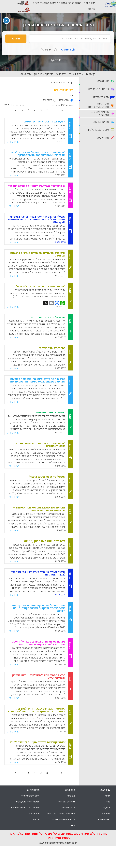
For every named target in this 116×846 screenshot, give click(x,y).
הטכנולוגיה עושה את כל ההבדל (47, 477)
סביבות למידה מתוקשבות (27, 801)
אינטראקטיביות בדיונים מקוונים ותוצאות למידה (37, 742)
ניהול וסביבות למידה (30, 795)
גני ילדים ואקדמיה (66, 801)
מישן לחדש (47, 100)
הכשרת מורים (68, 807)
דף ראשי (69, 82)
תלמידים (35, 819)
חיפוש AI (26, 74)
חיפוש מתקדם (58, 60)
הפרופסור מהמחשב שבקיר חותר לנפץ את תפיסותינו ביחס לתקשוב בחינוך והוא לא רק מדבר (36, 710)
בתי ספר (71, 795)
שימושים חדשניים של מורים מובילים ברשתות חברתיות (37, 254)
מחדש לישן (64, 100)
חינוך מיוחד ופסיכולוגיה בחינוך (60, 813)
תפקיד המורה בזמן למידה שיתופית (44, 122)
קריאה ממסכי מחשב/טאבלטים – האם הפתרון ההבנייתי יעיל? (38, 676)
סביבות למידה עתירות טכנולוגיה (24, 807)
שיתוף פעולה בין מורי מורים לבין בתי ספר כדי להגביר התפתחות (38, 573)
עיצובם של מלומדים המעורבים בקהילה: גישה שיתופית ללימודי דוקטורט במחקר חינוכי (38, 643)
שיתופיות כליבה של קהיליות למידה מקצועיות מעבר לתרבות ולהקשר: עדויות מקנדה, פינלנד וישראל (38, 608)
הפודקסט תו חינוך (43, 74)
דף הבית (90, 74)
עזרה (71, 74)
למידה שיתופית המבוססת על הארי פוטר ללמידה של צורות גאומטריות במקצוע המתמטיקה (37, 153)
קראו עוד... (13, 142)
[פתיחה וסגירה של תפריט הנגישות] (6, 20)
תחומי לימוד (33, 813)
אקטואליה (70, 790)
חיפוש (16, 39)
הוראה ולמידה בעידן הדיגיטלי (48, 317)
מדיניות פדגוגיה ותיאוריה (63, 819)
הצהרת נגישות (103, 819)
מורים (72, 825)
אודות (80, 74)
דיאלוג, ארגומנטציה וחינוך (50, 412)
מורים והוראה (33, 790)
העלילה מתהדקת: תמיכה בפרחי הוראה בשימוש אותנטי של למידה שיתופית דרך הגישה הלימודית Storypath (36, 219)
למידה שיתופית (57, 82)
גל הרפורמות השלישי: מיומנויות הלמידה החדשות (36, 186)
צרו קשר (61, 74)
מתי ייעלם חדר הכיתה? (51, 348)
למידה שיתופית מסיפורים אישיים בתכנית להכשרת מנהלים (40, 444)
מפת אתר (106, 813)
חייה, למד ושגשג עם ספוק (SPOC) (44, 541)
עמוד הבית (105, 790)
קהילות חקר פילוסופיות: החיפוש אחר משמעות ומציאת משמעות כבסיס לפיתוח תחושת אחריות (37, 380)
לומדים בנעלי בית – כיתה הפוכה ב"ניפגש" (40, 286)
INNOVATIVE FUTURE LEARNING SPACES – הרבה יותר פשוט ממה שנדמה (39, 509)
